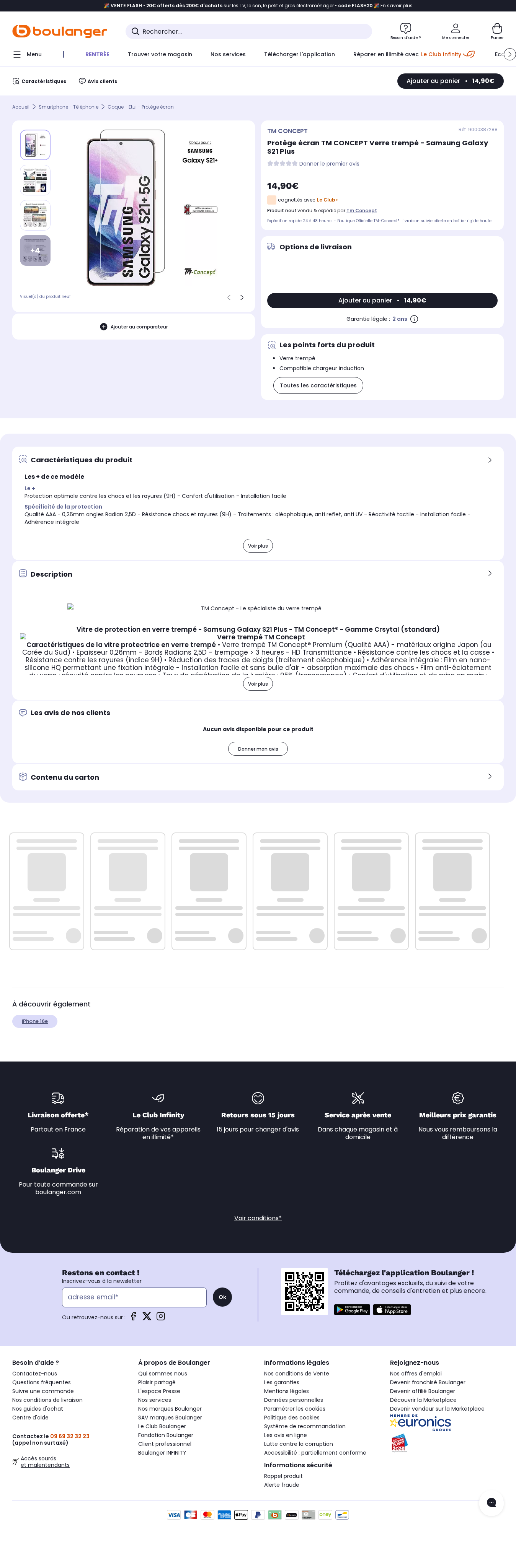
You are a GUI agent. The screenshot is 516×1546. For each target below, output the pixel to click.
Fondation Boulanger (165, 1435)
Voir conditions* (258, 1218)
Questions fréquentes (41, 1382)
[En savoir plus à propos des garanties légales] (414, 319)
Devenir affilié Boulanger (422, 1391)
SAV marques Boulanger (170, 1417)
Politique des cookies (292, 1417)
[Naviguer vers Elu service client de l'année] (447, 1443)
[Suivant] (242, 297)
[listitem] (35, 180)
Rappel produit (283, 1476)
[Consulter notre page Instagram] (160, 1318)
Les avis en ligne (285, 1435)
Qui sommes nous (162, 1373)
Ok (222, 1297)
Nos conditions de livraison (47, 1400)
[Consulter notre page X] (147, 1318)
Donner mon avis (258, 749)
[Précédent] (229, 297)
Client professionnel (164, 1444)
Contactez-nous (34, 1373)
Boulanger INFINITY (162, 1453)
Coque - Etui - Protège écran (141, 107)
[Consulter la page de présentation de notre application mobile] (352, 1309)
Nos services (154, 1400)
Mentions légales (286, 1391)
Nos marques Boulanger (170, 1409)
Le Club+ (327, 200)
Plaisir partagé (157, 1382)
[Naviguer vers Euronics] (447, 1422)
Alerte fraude (281, 1485)
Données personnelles (293, 1400)
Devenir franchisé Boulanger (427, 1382)
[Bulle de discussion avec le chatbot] (491, 1503)
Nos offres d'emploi (416, 1373)
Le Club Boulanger (162, 1426)
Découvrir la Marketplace (423, 1400)
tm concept (361, 210)
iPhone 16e (35, 1021)
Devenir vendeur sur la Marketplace (437, 1409)
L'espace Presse (159, 1391)
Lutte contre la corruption (298, 1444)
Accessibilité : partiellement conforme (315, 1453)
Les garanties (281, 1382)
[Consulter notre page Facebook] (133, 1318)
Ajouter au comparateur (139, 326)
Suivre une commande (43, 1391)
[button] (510, 54)
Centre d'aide (30, 1417)
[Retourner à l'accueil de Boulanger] (59, 31)
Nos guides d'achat (37, 1409)
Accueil (20, 107)
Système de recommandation (305, 1426)
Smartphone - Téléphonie (68, 107)
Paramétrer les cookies (294, 1409)
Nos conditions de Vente (296, 1373)
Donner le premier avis (329, 164)
